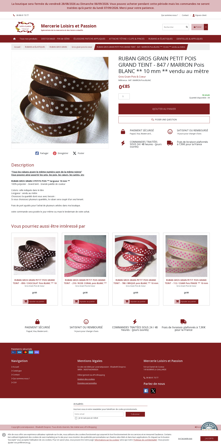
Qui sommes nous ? (21, 378)
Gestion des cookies (86, 379)
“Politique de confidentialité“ (145, 440)
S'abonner (135, 414)
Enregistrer (62, 153)
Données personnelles (87, 383)
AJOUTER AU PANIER (164, 109)
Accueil (17, 47)
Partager (43, 153)
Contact (185, 15)
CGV (14, 382)
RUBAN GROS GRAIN (58, 47)
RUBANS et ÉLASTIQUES (35, 47)
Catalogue (17, 370)
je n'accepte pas (185, 438)
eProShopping (90, 427)
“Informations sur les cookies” (107, 440)
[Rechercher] (187, 27)
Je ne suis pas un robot (88, 418)
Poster (80, 153)
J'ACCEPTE (209, 438)
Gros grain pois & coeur (82, 47)
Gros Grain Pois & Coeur (132, 76)
